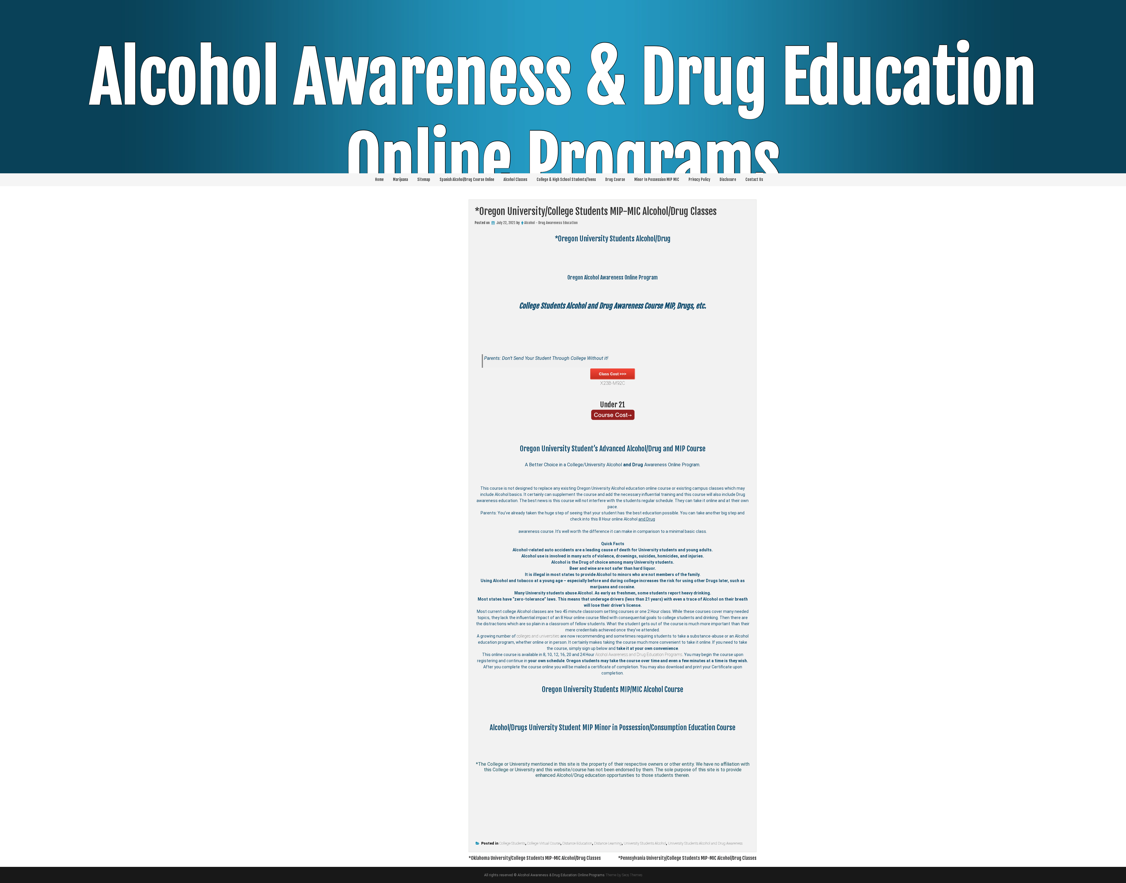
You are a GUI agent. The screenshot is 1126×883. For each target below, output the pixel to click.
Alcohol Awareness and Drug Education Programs (638, 654)
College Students (512, 843)
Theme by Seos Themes (624, 875)
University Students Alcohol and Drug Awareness (705, 843)
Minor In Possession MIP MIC (656, 179)
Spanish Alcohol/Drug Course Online (467, 179)
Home (379, 179)
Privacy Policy (699, 179)
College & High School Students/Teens (566, 179)
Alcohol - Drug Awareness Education (551, 223)
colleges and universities (538, 636)
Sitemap (423, 179)
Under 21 (612, 404)
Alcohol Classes (515, 179)
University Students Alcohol (645, 843)
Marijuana (400, 179)
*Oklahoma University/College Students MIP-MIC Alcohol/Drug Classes (535, 858)
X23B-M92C (612, 383)
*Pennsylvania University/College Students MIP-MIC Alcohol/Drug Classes (687, 858)
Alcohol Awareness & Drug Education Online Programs (563, 120)
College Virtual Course (543, 843)
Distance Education (577, 843)
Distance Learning (608, 843)
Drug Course (615, 179)
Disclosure (728, 179)
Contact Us (754, 179)
